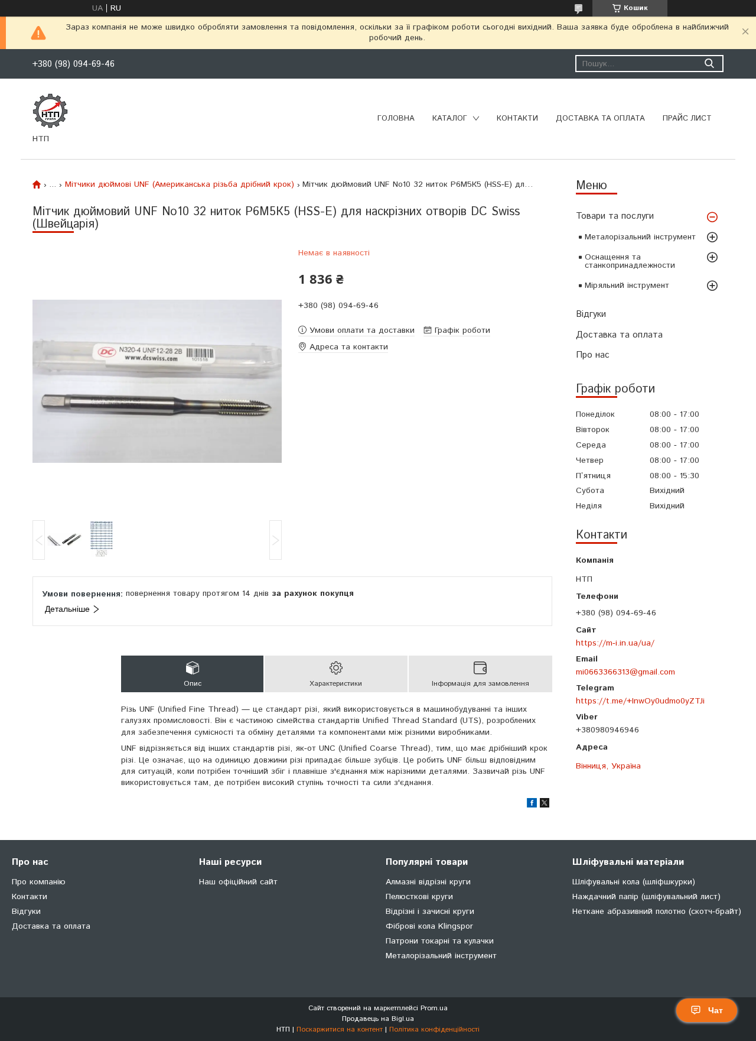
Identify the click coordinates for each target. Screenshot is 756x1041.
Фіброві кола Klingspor (429, 926)
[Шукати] (709, 63)
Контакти (517, 118)
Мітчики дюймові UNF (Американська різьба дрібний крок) (179, 184)
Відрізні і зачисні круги (430, 911)
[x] (544, 805)
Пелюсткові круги (419, 897)
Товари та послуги (615, 216)
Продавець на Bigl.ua (378, 1019)
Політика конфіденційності (434, 1029)
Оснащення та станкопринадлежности (630, 261)
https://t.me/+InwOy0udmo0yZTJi (640, 700)
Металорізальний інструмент (640, 237)
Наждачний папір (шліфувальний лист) (646, 897)
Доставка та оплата (600, 118)
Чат (715, 1010)
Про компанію (39, 882)
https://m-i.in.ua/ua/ (615, 642)
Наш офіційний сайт (238, 882)
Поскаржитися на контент (339, 1029)
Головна (396, 118)
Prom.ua (434, 1008)
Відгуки (591, 314)
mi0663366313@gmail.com (625, 671)
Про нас (593, 355)
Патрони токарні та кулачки (440, 941)
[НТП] (50, 110)
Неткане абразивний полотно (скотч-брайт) (656, 911)
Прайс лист (687, 118)
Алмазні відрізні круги (428, 882)
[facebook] (532, 805)
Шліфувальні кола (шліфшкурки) (633, 882)
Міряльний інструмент (627, 285)
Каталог (449, 118)
